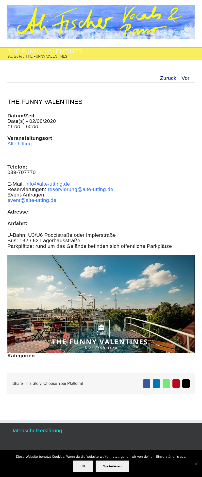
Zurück (168, 78)
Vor (185, 78)
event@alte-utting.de (31, 200)
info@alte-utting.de (47, 184)
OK (83, 466)
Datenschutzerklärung (36, 430)
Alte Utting (19, 143)
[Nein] (195, 463)
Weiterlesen (112, 466)
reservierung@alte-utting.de (80, 189)
